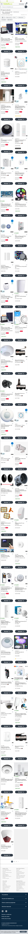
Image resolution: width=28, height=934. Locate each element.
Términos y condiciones (6, 914)
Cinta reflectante (5, 890)
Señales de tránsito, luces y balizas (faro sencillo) (7, 876)
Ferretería (4, 877)
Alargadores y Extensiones (20, 873)
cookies (14, 932)
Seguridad (17, 889)
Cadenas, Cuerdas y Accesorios (20, 890)
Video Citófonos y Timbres (20, 888)
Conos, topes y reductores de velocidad (7, 870)
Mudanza (17, 870)
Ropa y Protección (19, 871)
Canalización (18, 878)
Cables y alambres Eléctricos (20, 876)
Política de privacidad (6, 918)
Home (3, 11)
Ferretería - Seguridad (8, 11)
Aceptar (23, 931)
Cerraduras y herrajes (6, 878)
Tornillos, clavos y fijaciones (20, 872)
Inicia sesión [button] (21, 3)
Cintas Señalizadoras (6, 869)
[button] (14, 7)
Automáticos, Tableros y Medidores (20, 875)
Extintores (4, 871)
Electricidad (18, 869)
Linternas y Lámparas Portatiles (7, 872)
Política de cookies (5, 916)
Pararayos (4, 873)
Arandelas (17, 874)
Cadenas (4, 888)
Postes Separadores (5, 874)
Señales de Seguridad (6, 875)
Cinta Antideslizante (6, 889)
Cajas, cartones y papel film (20, 877)
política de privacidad (7, 932)
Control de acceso (16, 11)
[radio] (15, 115)
